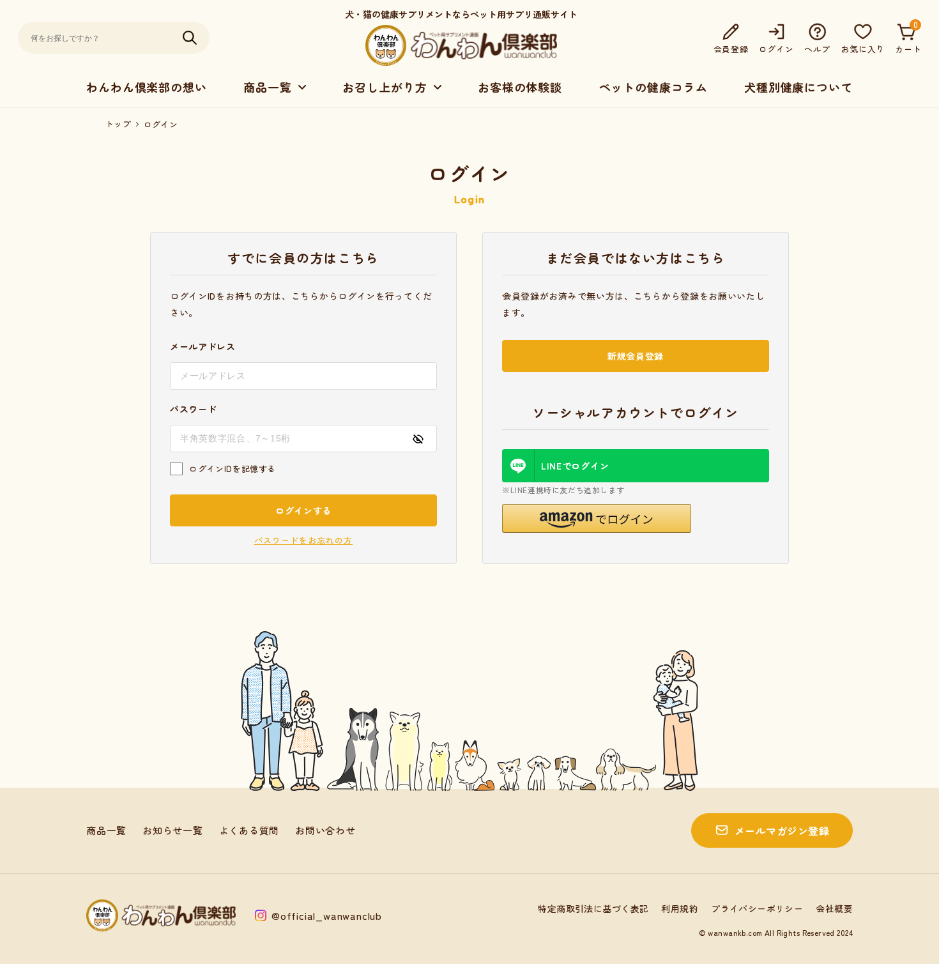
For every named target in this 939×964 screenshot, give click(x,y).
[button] (596, 518)
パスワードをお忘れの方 (303, 540)
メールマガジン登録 (782, 830)
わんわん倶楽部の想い (146, 87)
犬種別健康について (798, 87)
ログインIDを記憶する (232, 469)
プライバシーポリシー (757, 908)
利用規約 (679, 908)
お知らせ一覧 (172, 830)
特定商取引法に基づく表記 (593, 908)
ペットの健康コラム (653, 87)
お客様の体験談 (520, 87)
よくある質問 (249, 830)
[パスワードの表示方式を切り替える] (417, 438)
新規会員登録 (635, 355)
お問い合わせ (325, 830)
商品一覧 (106, 830)
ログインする (303, 510)
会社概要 (834, 908)
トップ (118, 124)
